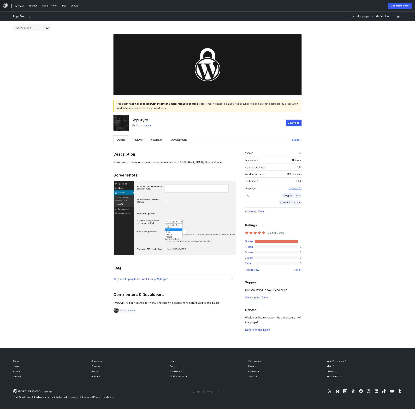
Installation (156, 139)
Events (252, 366)
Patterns (96, 376)
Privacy (17, 376)
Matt (330, 366)
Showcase (97, 361)
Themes (95, 366)
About (16, 361)
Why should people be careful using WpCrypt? (140, 279)
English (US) (295, 188)
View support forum (256, 297)
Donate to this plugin (257, 329)
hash (298, 195)
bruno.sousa (143, 125)
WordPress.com (336, 361)
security (296, 202)
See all (298, 269)
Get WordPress (400, 5)
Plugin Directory (21, 16)
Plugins (95, 371)
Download (293, 122)
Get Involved (255, 361)
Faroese (48, 391)
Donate (253, 371)
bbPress (332, 371)
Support (297, 139)
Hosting (17, 371)
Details (121, 139)
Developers (176, 371)
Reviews (138, 139)
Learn (173, 361)
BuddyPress (335, 376)
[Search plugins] (47, 27)
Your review (252, 269)
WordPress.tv (178, 376)
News (16, 366)
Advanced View (254, 211)
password (285, 202)
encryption (288, 195)
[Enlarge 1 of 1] (231, 185)
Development (179, 139)
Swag (252, 376)
